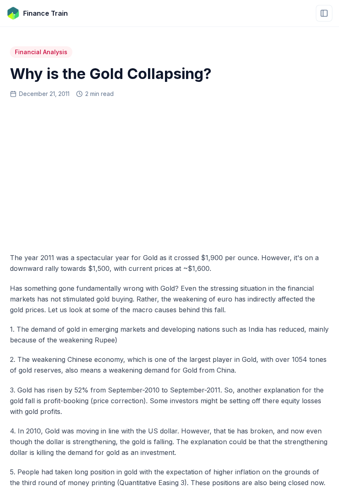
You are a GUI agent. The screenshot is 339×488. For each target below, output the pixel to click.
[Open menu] (324, 13)
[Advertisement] (169, 172)
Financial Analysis (41, 51)
